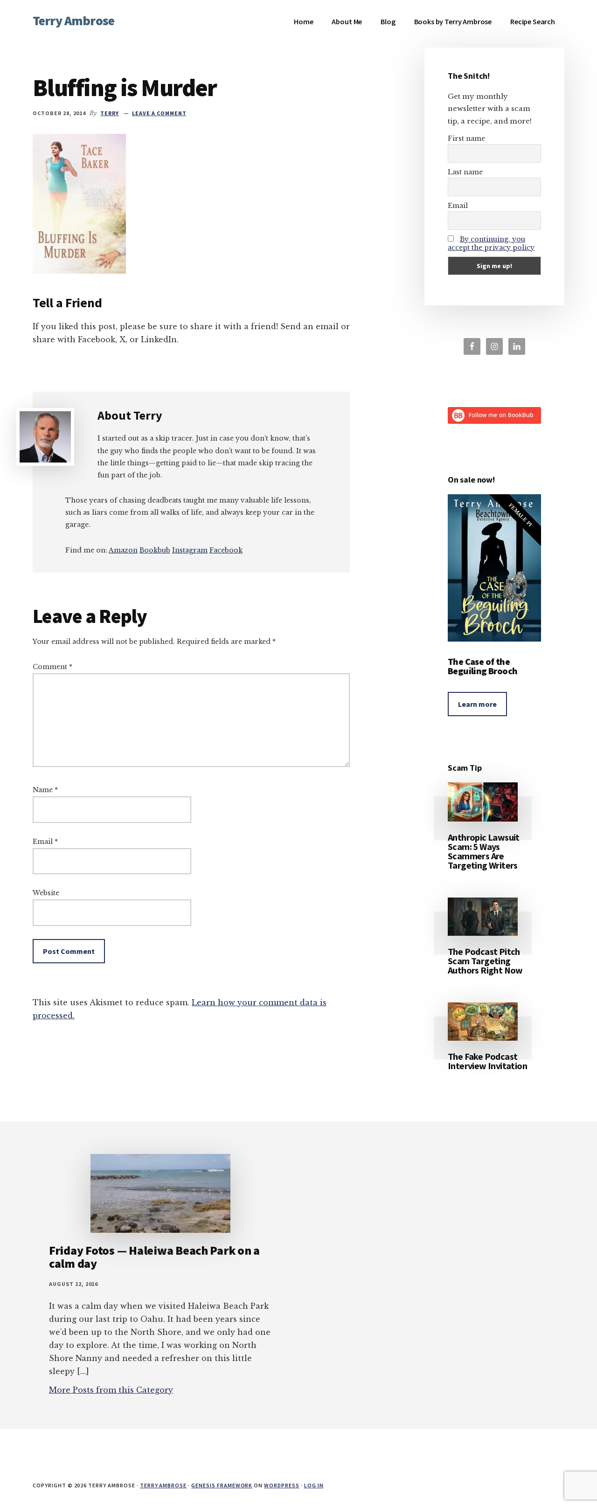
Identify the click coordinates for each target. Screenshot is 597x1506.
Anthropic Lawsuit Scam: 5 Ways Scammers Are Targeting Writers (484, 851)
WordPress (281, 1485)
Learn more (477, 704)
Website (46, 893)
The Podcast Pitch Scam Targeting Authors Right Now (485, 961)
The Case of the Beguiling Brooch (482, 666)
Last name (465, 172)
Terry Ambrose (73, 20)
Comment (52, 667)
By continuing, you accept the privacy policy (491, 243)
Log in (314, 1485)
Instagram (190, 550)
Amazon (123, 550)
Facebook (226, 550)
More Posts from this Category (111, 1390)
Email (45, 841)
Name (45, 790)
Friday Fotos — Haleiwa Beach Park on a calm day (154, 1257)
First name (466, 138)
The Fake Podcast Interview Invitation (487, 1060)
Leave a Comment (159, 113)
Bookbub (154, 550)
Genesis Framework (221, 1485)
